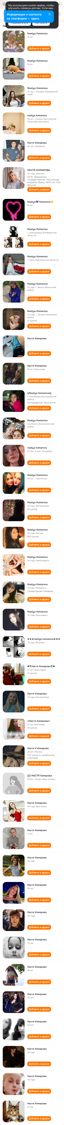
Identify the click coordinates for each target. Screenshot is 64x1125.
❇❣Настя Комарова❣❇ (41, 666)
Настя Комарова (37, 142)
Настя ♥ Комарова (38, 748)
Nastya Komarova (37, 33)
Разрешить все (19, 22)
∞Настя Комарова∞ (38, 720)
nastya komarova (37, 115)
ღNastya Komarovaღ (39, 393)
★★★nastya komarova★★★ (43, 638)
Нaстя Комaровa (37, 693)
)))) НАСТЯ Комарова (39, 775)
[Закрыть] (49, 15)
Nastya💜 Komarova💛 (40, 201)
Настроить (41, 22)
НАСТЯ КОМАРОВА (38, 170)
